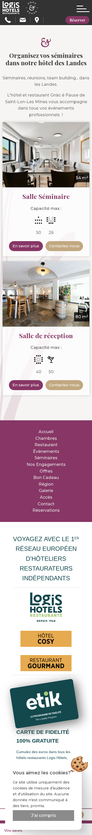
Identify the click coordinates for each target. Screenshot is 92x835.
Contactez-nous (64, 246)
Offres (46, 471)
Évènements (46, 451)
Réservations (46, 510)
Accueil (46, 431)
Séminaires (45, 457)
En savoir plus (26, 246)
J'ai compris (43, 815)
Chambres (46, 438)
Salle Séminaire (46, 196)
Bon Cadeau (46, 477)
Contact (46, 503)
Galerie (46, 490)
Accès (46, 497)
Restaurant (45, 444)
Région (46, 484)
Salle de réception (46, 335)
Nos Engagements (46, 464)
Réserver (77, 20)
